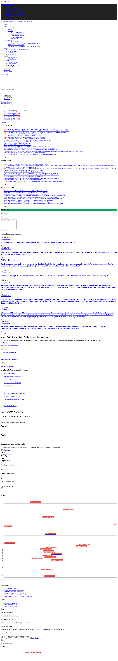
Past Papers (7, 99)
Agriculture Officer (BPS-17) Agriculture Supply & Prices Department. (25, 138)
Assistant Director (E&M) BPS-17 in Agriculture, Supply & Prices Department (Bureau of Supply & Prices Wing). (37, 131)
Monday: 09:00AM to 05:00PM (14, 9)
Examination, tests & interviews (10, 359)
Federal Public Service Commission (14, 590)
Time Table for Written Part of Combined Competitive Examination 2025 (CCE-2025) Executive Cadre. (34, 197)
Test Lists (10, 52)
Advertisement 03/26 (12, 112)
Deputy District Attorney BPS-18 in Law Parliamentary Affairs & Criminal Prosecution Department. (31, 173)
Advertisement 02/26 (12, 113)
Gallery (6, 68)
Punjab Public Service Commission (13, 591)
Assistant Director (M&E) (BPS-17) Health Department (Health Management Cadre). (27, 140)
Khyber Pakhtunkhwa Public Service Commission (18, 595)
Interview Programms (13, 51)
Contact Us (7, 70)
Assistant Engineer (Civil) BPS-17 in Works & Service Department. (22, 179)
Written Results (12, 59)
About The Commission (17, 32)
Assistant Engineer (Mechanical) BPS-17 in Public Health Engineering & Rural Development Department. (34, 181)
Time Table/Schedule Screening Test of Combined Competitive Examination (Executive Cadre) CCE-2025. (33, 198)
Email (11, 604)
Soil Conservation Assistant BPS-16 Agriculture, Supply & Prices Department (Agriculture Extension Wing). (35, 132)
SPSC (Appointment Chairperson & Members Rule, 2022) (23, 43)
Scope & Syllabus (12, 62)
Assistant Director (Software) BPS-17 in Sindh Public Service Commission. (24, 152)
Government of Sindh (10, 588)
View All (3, 122)
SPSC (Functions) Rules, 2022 (16, 45)
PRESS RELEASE (6, 239)
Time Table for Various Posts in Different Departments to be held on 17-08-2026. (26, 192)
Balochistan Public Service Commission (15, 593)
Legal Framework (9, 40)
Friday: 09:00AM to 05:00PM (13, 15)
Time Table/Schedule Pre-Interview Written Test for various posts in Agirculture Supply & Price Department (33, 203)
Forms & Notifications (14, 65)
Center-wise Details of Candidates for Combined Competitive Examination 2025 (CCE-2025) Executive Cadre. (34, 195)
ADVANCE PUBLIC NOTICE (9, 260)
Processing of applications (8, 352)
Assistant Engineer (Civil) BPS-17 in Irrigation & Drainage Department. (23, 176)
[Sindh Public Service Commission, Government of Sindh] (17, 21)
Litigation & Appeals (7, 366)
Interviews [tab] (7, 95)
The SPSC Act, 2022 (13, 42)
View (2, 246)
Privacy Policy (35, 638)
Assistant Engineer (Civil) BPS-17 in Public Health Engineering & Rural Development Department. (31, 178)
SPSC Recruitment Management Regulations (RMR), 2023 (24, 46)
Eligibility (7, 48)
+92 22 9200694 (5, 450)
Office (11, 603)
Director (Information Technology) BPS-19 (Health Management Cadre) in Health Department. (30, 154)
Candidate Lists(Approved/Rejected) (18, 49)
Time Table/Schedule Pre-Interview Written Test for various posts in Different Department (28, 200)
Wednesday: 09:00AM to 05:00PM (15, 12)
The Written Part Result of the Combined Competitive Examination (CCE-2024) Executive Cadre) (31, 149)
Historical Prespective (13, 28)
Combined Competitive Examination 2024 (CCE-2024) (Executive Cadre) (26, 164)
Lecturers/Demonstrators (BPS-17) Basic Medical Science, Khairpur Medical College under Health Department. (36, 129)
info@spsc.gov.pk (6, 1)
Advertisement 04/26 (16, 110)
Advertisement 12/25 (12, 118)
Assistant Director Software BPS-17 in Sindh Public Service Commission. (24, 172)
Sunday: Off (8, 18)
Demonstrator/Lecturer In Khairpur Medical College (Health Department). (26, 191)
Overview (7, 26)
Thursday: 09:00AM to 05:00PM (14, 14)
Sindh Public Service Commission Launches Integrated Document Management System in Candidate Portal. (39, 242)
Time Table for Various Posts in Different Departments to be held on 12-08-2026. (26, 194)
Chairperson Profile (16, 34)
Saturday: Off (9, 17)
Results (6, 56)
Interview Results (12, 57)
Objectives (10, 29)
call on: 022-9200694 (8, 5)
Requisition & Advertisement (9, 345)
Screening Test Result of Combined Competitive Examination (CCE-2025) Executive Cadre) (29, 148)
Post (10, 606)
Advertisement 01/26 (12, 115)
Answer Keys (11, 66)
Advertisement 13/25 (12, 116)
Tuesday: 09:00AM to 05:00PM (14, 11)
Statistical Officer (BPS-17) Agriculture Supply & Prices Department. (24, 137)
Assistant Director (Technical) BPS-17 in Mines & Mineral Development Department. (27, 146)
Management (14, 38)
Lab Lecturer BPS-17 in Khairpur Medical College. (18, 143)
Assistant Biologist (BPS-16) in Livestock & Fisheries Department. (22, 142)
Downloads (7, 60)
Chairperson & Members (18, 35)
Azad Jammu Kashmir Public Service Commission (18, 596)
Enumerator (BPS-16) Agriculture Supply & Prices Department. (23, 135)
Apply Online (8, 71)
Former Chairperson (16, 37)
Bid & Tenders (12, 63)
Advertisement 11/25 (12, 119)
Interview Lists (12, 54)
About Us (10, 31)
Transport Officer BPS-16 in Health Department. (17, 145)
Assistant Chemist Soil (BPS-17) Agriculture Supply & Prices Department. (26, 134)
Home (6, 24)
